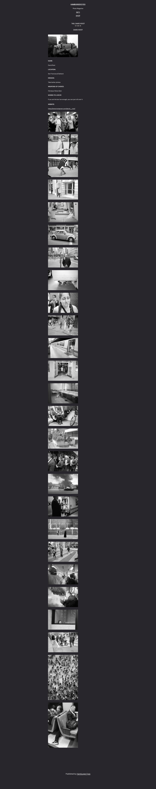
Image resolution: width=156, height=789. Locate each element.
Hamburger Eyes (83, 774)
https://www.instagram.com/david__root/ (61, 109)
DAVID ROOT (78, 30)
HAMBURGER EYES (78, 4)
